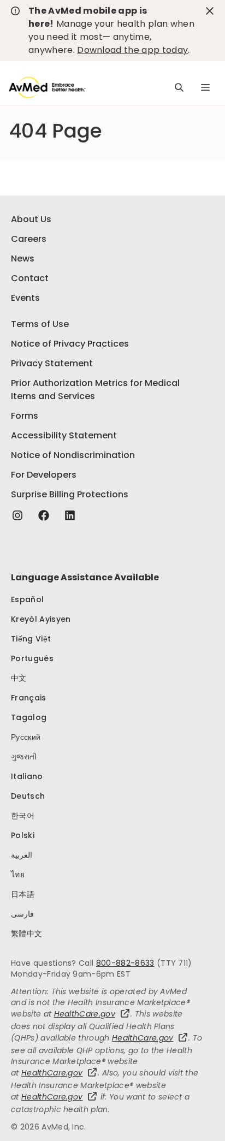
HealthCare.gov (84, 1013)
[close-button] (210, 10)
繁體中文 (26, 933)
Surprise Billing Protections (69, 494)
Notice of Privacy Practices (70, 343)
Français (28, 697)
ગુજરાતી (24, 756)
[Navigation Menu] (205, 87)
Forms (24, 415)
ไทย (18, 874)
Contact (30, 278)
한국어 (22, 815)
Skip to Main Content (16, 14)
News (22, 258)
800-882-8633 (125, 963)
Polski (22, 835)
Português (32, 658)
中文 (19, 678)
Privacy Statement (52, 363)
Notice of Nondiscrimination (73, 455)
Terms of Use (40, 324)
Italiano (27, 776)
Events (25, 298)
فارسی (22, 913)
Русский (25, 737)
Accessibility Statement (64, 435)
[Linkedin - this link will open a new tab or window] (69, 515)
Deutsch (28, 796)
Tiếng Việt (31, 638)
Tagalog (28, 717)
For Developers (43, 474)
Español (27, 599)
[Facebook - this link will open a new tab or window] (43, 515)
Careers (28, 239)
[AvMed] (47, 87)
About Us (31, 219)
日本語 (22, 894)
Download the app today (132, 50)
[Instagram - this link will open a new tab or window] (17, 515)
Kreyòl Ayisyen (40, 619)
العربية (21, 854)
